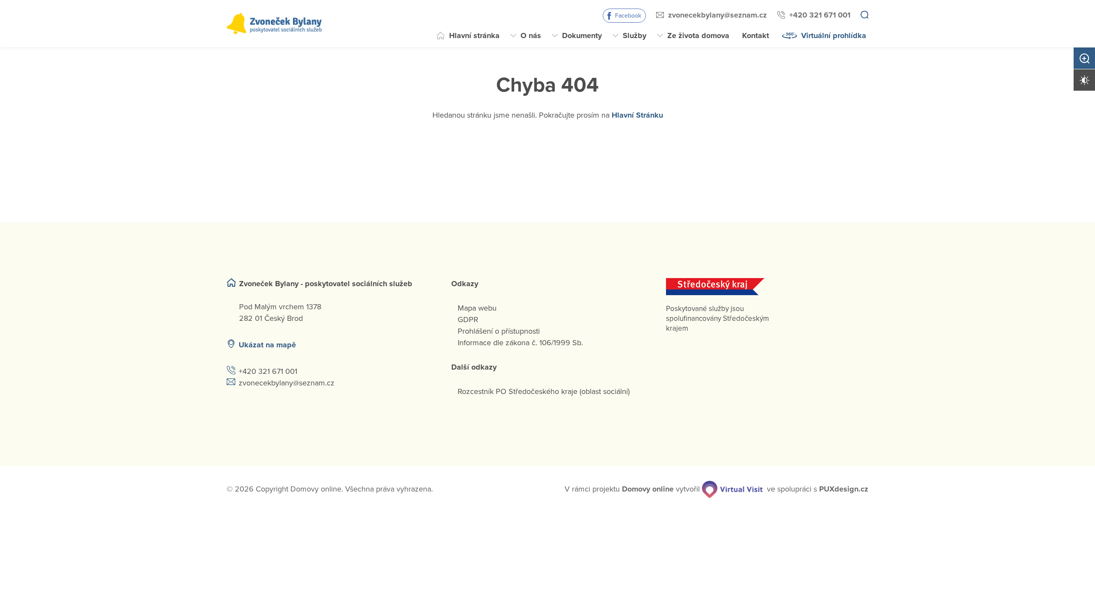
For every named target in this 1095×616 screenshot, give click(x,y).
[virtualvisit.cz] (732, 489)
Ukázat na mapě (267, 344)
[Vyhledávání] (864, 15)
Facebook (628, 15)
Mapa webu (477, 308)
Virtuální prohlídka (833, 35)
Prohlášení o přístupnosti (499, 331)
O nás (531, 35)
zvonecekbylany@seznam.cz (717, 15)
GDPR (468, 319)
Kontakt (755, 35)
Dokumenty (582, 35)
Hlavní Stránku (637, 115)
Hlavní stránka (474, 35)
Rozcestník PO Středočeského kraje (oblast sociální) (544, 391)
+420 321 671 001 (819, 15)
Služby (634, 35)
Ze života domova (698, 35)
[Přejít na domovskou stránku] (274, 23)
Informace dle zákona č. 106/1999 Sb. (520, 342)
